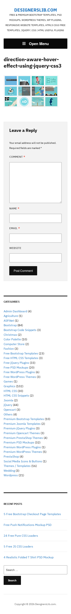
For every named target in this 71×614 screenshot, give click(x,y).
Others (8, 414)
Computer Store (14, 344)
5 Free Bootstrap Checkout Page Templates (32, 514)
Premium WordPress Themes (23, 452)
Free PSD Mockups (16, 367)
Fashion (9, 348)
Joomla (8, 400)
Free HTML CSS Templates (21, 358)
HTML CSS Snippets (16, 395)
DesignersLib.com (35, 10)
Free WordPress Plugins (19, 372)
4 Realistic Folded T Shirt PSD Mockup (29, 557)
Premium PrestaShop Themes (23, 438)
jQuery (8, 405)
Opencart (10, 409)
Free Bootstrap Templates (21, 353)
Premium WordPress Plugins (22, 447)
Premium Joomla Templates (22, 424)
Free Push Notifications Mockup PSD (28, 525)
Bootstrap (10, 325)
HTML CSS (10, 391)
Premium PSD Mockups (19, 442)
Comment (17, 156)
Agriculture (11, 316)
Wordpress (11, 475)
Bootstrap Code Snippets (20, 330)
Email (14, 228)
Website (15, 248)
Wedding (9, 470)
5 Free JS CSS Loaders (18, 546)
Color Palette (12, 339)
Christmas (10, 334)
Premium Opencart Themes (22, 433)
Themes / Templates (17, 466)
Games (8, 381)
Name (14, 208)
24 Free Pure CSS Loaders (21, 535)
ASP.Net (9, 320)
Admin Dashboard (15, 311)
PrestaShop (11, 456)
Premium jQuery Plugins (19, 428)
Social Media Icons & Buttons (23, 461)
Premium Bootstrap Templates (24, 419)
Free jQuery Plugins (16, 363)
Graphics (9, 386)
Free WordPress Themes (20, 377)
